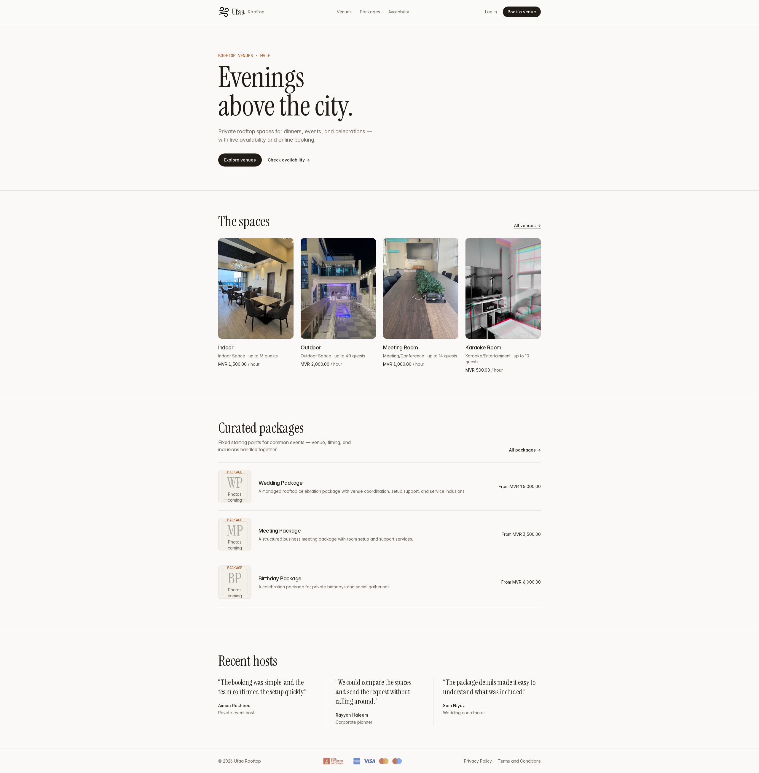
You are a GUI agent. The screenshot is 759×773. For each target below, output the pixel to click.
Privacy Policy (478, 761)
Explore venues (240, 159)
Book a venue (522, 11)
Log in (491, 11)
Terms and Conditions (519, 761)
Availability (398, 11)
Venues (344, 11)
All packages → (525, 449)
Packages (370, 11)
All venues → (527, 225)
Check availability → (289, 159)
